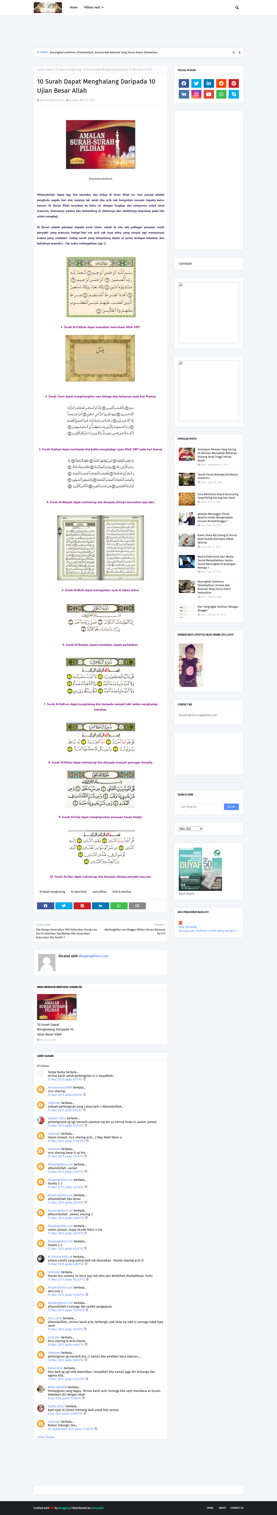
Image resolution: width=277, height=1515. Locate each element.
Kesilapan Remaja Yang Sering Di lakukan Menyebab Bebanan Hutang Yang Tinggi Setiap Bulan (217, 455)
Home (210, 1508)
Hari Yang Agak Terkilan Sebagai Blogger (218, 608)
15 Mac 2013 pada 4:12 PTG (66, 1249)
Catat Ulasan (46, 1437)
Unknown (54, 1103)
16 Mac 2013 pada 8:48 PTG (66, 1345)
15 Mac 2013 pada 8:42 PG (65, 1110)
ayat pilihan (100, 891)
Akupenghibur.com (52, 100)
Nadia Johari (56, 1406)
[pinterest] (234, 83)
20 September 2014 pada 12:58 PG (71, 1429)
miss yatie (55, 1318)
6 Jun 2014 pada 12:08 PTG (66, 1414)
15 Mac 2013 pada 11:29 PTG (66, 1310)
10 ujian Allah (79, 891)
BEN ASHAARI (188, 927)
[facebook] (184, 83)
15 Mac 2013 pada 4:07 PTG (66, 1202)
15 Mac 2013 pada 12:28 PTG (67, 1141)
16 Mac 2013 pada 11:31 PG (66, 1329)
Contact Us (236, 1508)
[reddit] (221, 83)
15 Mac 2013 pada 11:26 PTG (66, 1295)
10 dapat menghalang (68, 69)
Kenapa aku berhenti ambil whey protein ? (208, 931)
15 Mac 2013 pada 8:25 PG (65, 1079)
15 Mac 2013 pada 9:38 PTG (66, 1264)
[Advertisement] (112, 31)
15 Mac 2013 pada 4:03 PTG (66, 1187)
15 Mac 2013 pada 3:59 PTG (66, 1172)
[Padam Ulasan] (84, 1079)
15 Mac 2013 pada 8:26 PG (65, 1095)
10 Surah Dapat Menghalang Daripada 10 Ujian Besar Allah (55, 1029)
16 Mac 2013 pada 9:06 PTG (66, 1360)
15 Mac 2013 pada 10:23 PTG (67, 1279)
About (222, 1508)
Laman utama (45, 69)
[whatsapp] (221, 94)
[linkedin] (209, 83)
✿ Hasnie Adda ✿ (60, 1257)
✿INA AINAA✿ (57, 1387)
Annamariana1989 (60, 1087)
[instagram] (196, 94)
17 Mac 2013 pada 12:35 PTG (66, 1379)
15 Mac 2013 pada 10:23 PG (66, 1126)
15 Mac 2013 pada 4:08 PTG (66, 1218)
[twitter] (196, 83)
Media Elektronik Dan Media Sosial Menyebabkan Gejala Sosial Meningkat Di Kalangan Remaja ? (217, 562)
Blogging (64, 1508)
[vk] (184, 94)
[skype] (234, 94)
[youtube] (209, 94)
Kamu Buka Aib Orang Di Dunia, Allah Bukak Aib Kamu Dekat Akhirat (217, 539)
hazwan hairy (57, 1118)
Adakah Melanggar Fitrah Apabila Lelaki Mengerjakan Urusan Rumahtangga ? (215, 517)
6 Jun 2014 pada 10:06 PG (65, 1398)
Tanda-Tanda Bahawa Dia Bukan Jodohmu (218, 476)
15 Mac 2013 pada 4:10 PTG (66, 1233)
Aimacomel (55, 1368)
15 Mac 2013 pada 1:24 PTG (66, 1156)
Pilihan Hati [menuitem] (92, 7)
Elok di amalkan (122, 891)
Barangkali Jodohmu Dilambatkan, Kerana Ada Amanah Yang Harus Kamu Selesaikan (104, 52)
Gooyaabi (98, 1508)
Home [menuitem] (74, 7)
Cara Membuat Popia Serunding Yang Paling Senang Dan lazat (218, 496)
